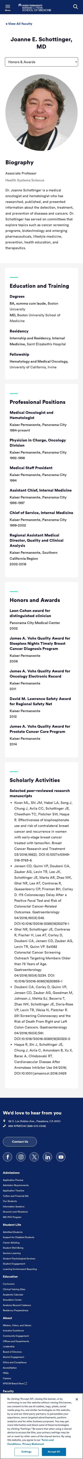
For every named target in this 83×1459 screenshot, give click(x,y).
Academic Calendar (13, 1294)
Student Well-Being (13, 1247)
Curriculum (8, 1283)
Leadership (8, 1346)
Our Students (10, 1201)
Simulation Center (12, 1299)
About (7, 1318)
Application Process (13, 1180)
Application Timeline (13, 1190)
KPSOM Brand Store (14, 1383)
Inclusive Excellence (13, 1330)
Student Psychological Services (19, 1258)
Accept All (54, 1451)
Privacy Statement (33, 1444)
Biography (19, 162)
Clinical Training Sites (14, 1289)
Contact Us (20, 1141)
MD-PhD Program (12, 1217)
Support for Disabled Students (18, 1237)
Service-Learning (12, 1253)
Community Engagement (16, 1335)
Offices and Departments (16, 1341)
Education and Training (39, 285)
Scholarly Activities (35, 780)
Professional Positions (37, 401)
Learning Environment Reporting (20, 1269)
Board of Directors (12, 1351)
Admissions (11, 1173)
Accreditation (10, 1367)
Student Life (12, 1225)
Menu (7, 10)
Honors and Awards (35, 600)
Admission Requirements (16, 1185)
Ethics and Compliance (15, 1362)
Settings (26, 1451)
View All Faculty (19, 23)
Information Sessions (13, 1206)
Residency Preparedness (15, 1310)
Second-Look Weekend (15, 1211)
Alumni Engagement (13, 1357)
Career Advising (11, 1242)
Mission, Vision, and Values (17, 1325)
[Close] (77, 1399)
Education (10, 1276)
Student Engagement (14, 1263)
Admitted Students (12, 1232)
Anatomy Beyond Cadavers (17, 1305)
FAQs (5, 1373)
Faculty (8, 1391)
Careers (7, 1378)
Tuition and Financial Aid (15, 1196)
